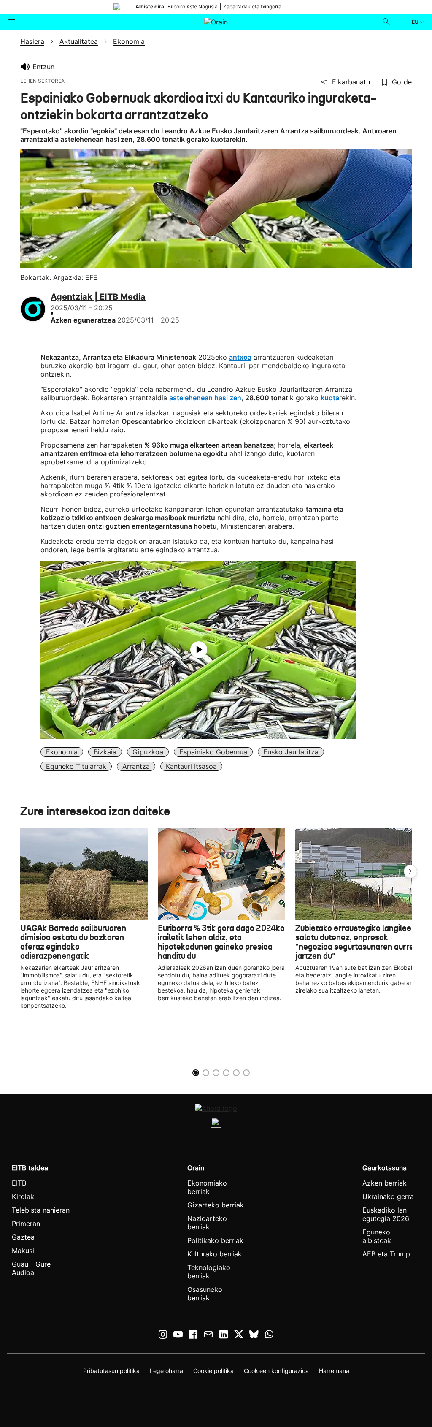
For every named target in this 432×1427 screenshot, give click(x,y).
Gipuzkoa (147, 752)
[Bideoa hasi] (198, 649)
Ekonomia (62, 752)
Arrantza (136, 766)
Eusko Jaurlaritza (291, 752)
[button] (410, 871)
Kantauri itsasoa (191, 766)
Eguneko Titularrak (76, 766)
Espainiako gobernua (213, 752)
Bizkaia (105, 752)
